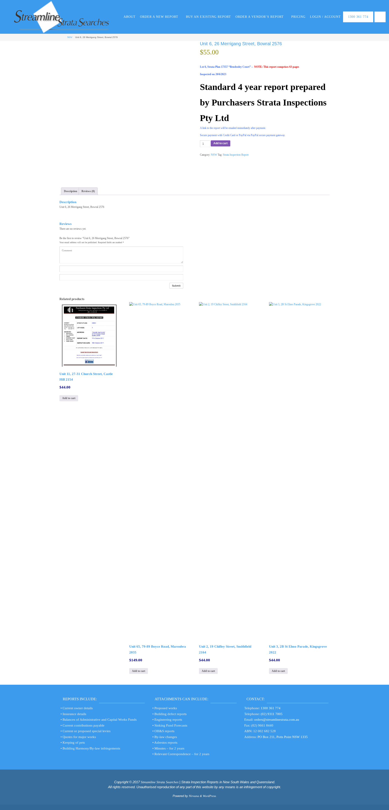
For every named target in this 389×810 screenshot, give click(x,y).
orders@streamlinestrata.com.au (276, 719)
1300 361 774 (270, 708)
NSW (69, 37)
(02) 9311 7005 (272, 714)
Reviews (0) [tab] (88, 191)
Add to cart (220, 143)
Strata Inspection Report (236, 154)
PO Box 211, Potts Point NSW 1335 (283, 737)
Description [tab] (70, 191)
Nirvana (194, 796)
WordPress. (210, 796)
